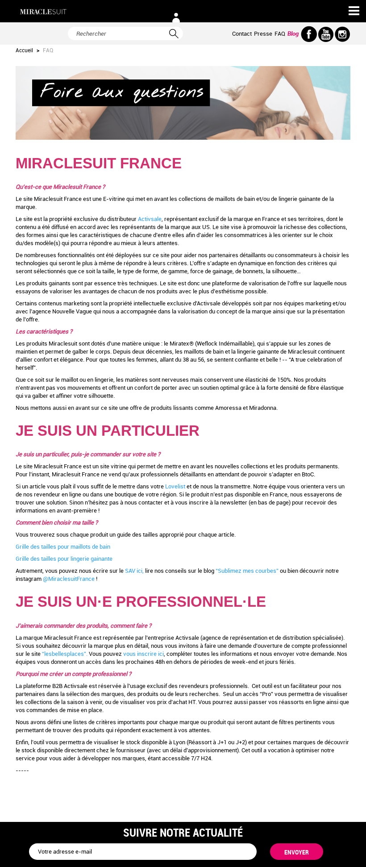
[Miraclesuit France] (43, 12)
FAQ (279, 33)
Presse (263, 33)
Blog (293, 33)
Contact (242, 33)
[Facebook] (309, 34)
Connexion (176, 17)
